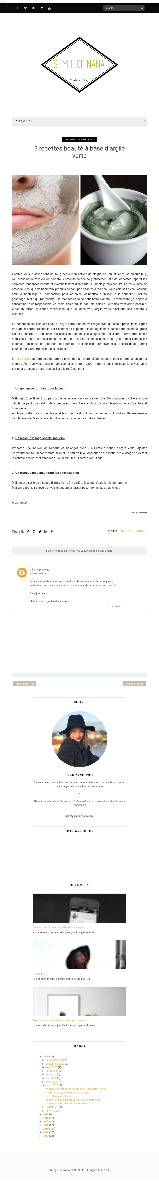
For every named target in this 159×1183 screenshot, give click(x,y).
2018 (46, 1118)
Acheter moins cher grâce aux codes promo (70, 1103)
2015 (46, 1128)
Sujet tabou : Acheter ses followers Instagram (59, 927)
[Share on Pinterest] (34, 531)
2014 (46, 1132)
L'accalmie (39, 973)
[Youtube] (49, 8)
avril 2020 (52, 1081)
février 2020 (53, 1107)
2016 (46, 1125)
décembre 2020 (55, 1060)
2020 (46, 1056)
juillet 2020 (52, 1070)
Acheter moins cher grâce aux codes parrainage (73, 1099)
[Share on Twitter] (40, 531)
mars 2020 (52, 1085)
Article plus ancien (134, 683)
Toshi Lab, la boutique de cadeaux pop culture (59, 1020)
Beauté (126, 531)
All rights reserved (97, 1170)
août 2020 (52, 1067)
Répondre (116, 606)
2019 (46, 1114)
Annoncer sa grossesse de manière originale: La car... (76, 1088)
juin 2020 (51, 1074)
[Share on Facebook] (28, 531)
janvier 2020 (53, 1110)
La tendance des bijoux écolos (62, 1096)
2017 (46, 1121)
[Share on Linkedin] (46, 531)
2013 (46, 1135)
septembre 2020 (55, 1063)
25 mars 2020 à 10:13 (39, 573)
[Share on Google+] (52, 531)
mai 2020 (51, 1078)
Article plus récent (25, 683)
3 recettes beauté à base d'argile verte (67, 1092)
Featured (140, 531)
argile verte (21, 358)
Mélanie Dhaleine (39, 569)
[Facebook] (17, 8)
